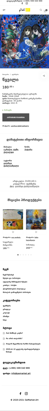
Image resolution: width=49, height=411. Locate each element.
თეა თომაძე (15, 237)
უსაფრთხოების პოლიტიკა (14, 289)
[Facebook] (22, 4)
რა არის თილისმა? (14, 339)
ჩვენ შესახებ (8, 275)
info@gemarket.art (21, 373)
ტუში (15, 150)
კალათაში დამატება (36, 232)
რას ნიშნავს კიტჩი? (14, 333)
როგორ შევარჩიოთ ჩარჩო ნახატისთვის (23, 344)
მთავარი (5, 74)
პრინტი (6, 316)
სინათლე (30, 245)
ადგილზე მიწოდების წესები (15, 282)
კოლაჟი (6, 313)
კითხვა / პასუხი (10, 285)
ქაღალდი (9, 152)
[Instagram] (27, 4)
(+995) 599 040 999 (32, 1)
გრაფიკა (6, 309)
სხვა (5, 320)
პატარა (28, 150)
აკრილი (8, 150)
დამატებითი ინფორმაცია (25, 139)
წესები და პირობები (11, 278)
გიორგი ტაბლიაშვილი (20, 126)
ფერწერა (15, 74)
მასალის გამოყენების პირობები (17, 292)
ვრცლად (13, 232)
